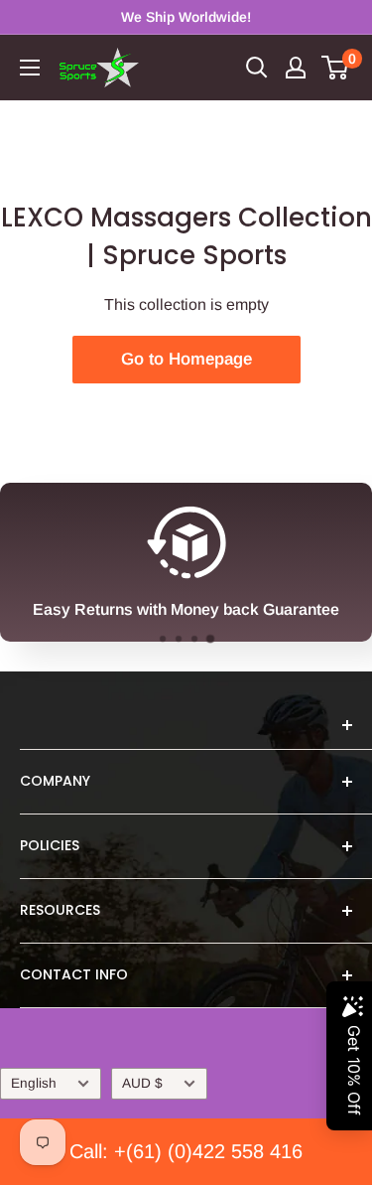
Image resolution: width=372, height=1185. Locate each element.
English (34, 1083)
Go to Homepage (186, 359)
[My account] (296, 67)
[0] (335, 67)
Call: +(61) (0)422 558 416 (186, 1151)
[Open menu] (30, 67)
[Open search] (257, 67)
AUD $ (142, 1083)
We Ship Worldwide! (186, 17)
